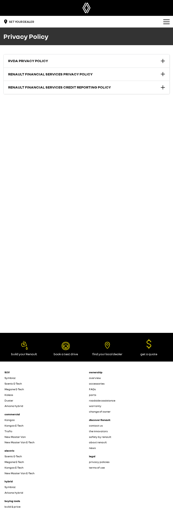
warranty (95, 406)
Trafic (8, 431)
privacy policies (99, 462)
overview (95, 378)
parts (92, 395)
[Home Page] (86, 8)
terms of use (97, 467)
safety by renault (100, 437)
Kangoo (10, 420)
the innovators (98, 431)
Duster (9, 400)
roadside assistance (102, 400)
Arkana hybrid (14, 406)
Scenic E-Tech (13, 383)
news (92, 448)
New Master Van (15, 437)
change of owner (100, 411)
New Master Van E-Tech (19, 442)
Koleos (9, 395)
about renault (98, 442)
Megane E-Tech (14, 389)
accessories (97, 383)
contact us (96, 425)
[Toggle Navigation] (166, 21)
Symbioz (10, 378)
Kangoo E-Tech (14, 425)
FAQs (92, 389)
